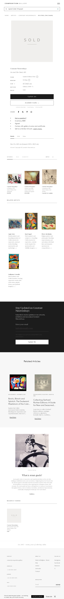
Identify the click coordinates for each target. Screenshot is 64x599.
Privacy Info (49, 596)
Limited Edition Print (29, 77)
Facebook (57, 563)
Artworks (38, 568)
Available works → (32, 103)
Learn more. (37, 129)
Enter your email (22, 324)
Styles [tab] (24, 136)
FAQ (36, 563)
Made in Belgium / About (42, 560)
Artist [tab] (18, 136)
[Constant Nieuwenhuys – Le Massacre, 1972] (14, 176)
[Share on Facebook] (18, 112)
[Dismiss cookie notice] (55, 596)
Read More (13, 417)
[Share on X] (23, 112)
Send (58, 584)
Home (7, 15)
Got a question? (20, 118)
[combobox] (32, 9)
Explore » (32, 494)
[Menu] (58, 3)
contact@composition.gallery (14, 560)
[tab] (10, 158)
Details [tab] (12, 136)
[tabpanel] (29, 146)
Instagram (57, 560)
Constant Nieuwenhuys (27, 15)
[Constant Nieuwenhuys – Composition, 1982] (49, 176)
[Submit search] (57, 9)
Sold (24, 90)
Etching (25, 80)
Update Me (32, 342)
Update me (32, 96)
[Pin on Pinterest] (27, 112)
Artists (13, 15)
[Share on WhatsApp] (31, 112)
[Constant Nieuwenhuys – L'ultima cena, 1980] (32, 176)
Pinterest (57, 566)
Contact (37, 571)
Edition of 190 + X (28, 87)
